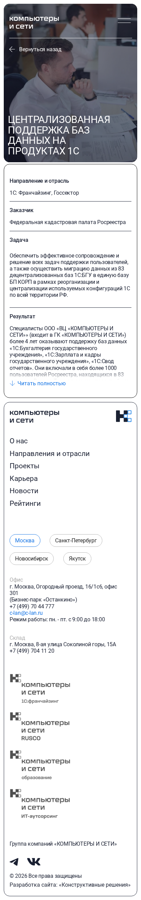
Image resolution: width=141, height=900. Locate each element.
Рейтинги (25, 503)
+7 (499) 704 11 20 (32, 651)
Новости (24, 491)
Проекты (24, 466)
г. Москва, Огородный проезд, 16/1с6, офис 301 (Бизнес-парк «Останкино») (63, 593)
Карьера (24, 478)
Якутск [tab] (77, 558)
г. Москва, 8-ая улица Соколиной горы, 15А (63, 644)
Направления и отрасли (50, 453)
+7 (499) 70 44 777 (32, 606)
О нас (19, 441)
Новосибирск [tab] (31, 558)
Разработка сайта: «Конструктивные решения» (70, 885)
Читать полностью (41, 383)
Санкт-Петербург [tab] (76, 540)
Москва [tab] (25, 540)
